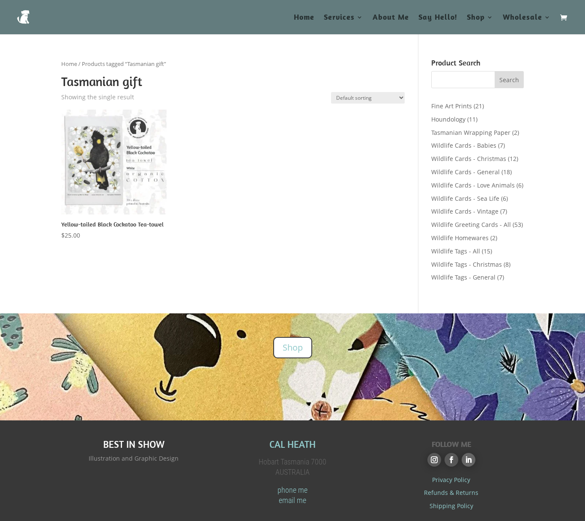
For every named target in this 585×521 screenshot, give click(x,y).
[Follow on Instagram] (434, 460)
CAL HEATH (292, 444)
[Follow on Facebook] (451, 460)
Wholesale (522, 18)
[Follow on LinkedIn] (468, 460)
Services (339, 18)
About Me (391, 18)
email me (292, 500)
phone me (292, 489)
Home (304, 18)
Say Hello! (437, 18)
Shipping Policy (451, 506)
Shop (476, 18)
